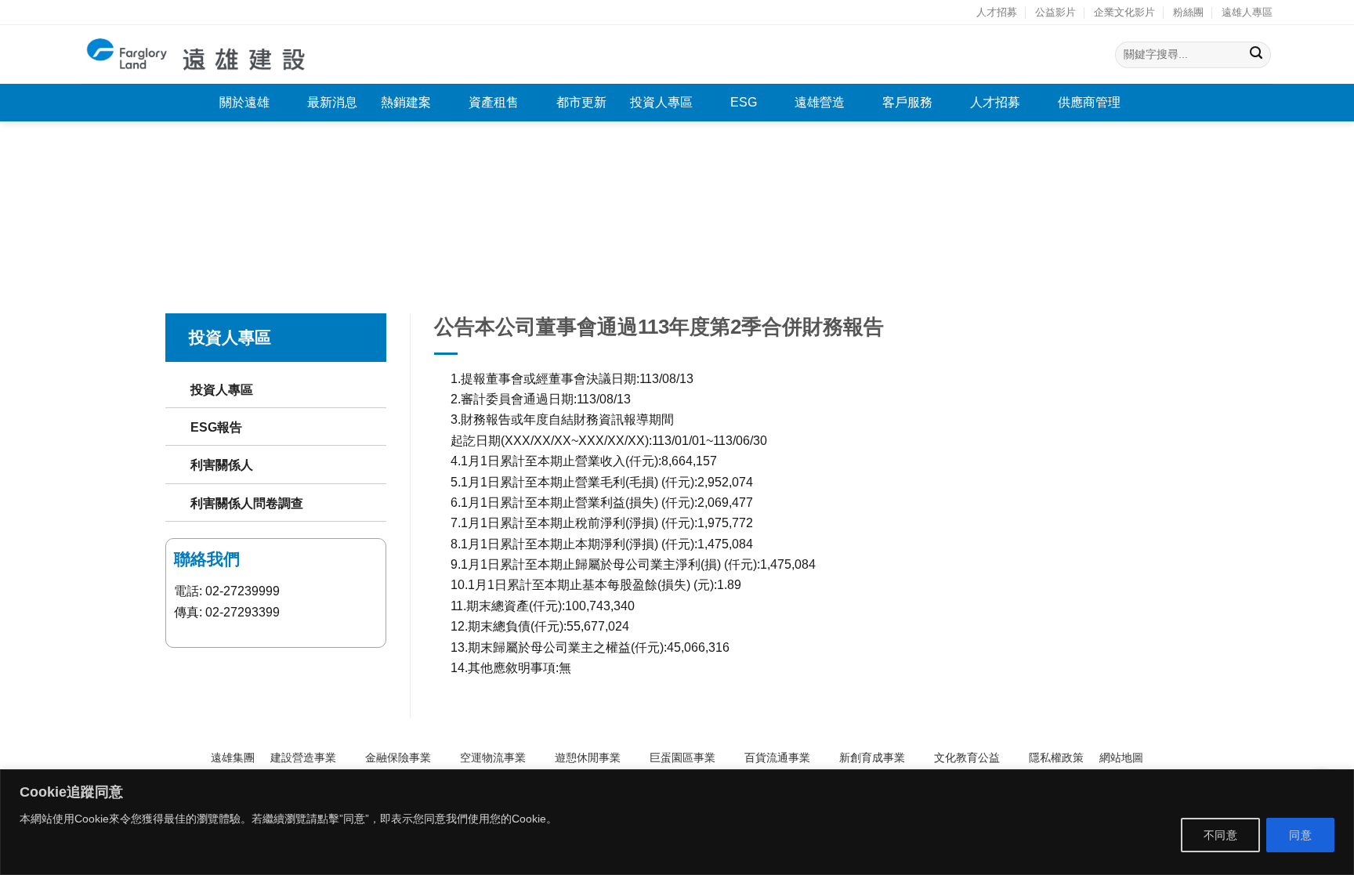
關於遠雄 (244, 102)
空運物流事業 (493, 757)
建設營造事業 (303, 757)
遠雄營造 (820, 102)
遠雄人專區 (1247, 12)
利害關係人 (221, 464)
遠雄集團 (233, 757)
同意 (1300, 835)
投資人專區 (661, 102)
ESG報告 (216, 427)
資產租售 (494, 102)
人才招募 (996, 12)
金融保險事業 (398, 757)
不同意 (1220, 835)
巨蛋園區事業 (682, 757)
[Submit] (1256, 54)
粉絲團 (1188, 12)
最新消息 (332, 102)
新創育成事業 (872, 757)
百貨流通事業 (777, 757)
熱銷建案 (406, 102)
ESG (743, 102)
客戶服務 (907, 102)
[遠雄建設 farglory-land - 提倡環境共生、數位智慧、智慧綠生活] (197, 54)
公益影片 (1055, 12)
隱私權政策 (1056, 757)
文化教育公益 (967, 757)
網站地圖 (1121, 757)
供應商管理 (1089, 102)
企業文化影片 (1124, 12)
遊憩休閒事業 (588, 757)
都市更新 (581, 102)
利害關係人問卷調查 (246, 503)
